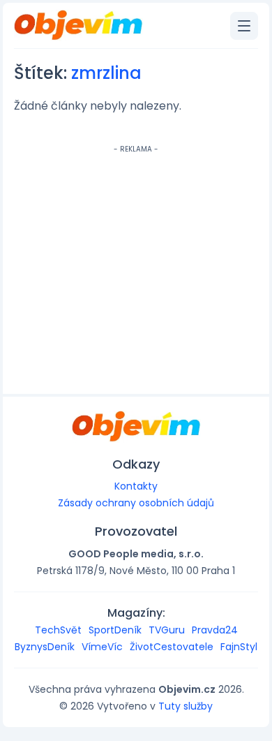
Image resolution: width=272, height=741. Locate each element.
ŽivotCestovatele (171, 647)
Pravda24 (215, 630)
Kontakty (136, 486)
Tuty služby (185, 706)
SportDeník (115, 630)
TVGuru (167, 630)
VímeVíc (102, 647)
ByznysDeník (45, 647)
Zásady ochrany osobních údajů (136, 503)
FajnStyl (238, 647)
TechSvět (58, 630)
